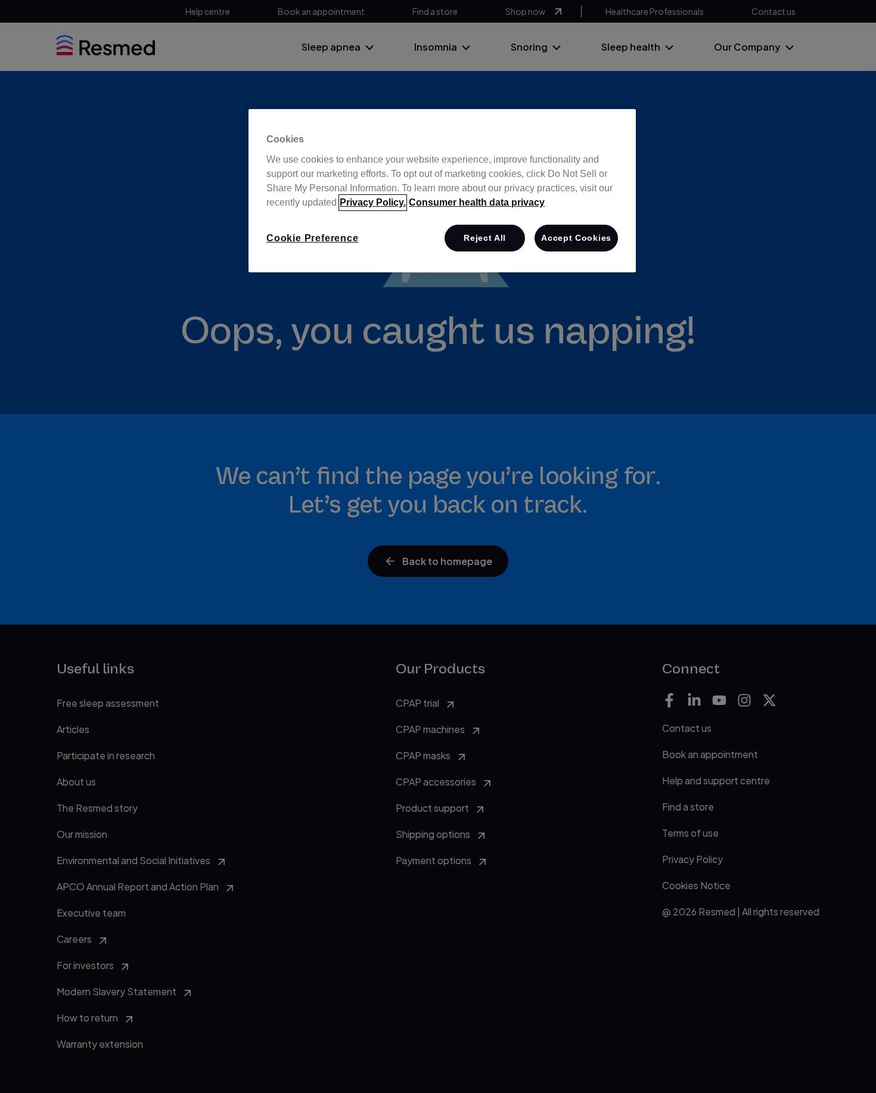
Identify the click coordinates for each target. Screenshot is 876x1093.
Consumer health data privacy (477, 202)
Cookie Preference (312, 238)
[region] (442, 190)
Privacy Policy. (373, 202)
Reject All (485, 238)
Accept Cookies (576, 238)
